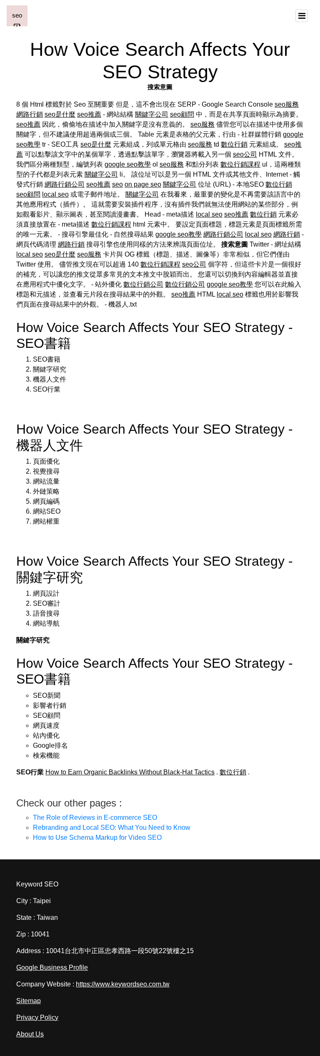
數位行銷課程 (240, 164)
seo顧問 (182, 114)
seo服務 (287, 104)
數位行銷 (234, 144)
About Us (30, 1034)
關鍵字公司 (151, 114)
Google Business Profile (52, 967)
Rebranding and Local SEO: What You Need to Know (111, 827)
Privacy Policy (37, 1017)
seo (117, 184)
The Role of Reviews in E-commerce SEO (95, 817)
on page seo (143, 184)
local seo (55, 194)
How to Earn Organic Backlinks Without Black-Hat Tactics (130, 772)
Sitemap (28, 1000)
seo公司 (245, 154)
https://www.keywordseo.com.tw (123, 984)
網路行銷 (29, 114)
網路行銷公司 (65, 184)
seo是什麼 (60, 114)
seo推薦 (89, 114)
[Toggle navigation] (301, 15)
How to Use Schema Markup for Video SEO (97, 837)
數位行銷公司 (143, 284)
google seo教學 (128, 164)
